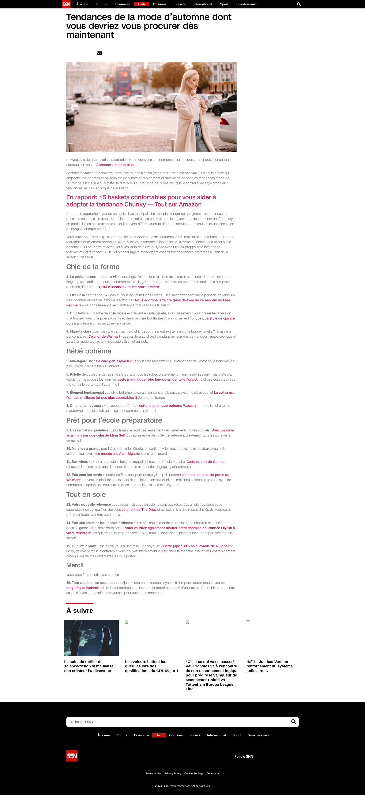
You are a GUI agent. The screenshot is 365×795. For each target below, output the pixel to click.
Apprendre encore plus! (115, 164)
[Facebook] (284, 756)
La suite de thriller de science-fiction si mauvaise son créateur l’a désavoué (88, 666)
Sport (224, 4)
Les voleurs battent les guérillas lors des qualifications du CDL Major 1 (151, 666)
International (202, 4)
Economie (122, 4)
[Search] (294, 722)
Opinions (159, 4)
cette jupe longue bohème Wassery (168, 405)
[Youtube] (264, 756)
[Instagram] (294, 756)
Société (179, 4)
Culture (101, 4)
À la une (82, 4)
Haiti (141, 4)
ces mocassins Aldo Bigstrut (117, 453)
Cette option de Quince (205, 461)
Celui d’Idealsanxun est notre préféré (129, 286)
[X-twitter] (274, 756)
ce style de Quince (220, 318)
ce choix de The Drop (139, 509)
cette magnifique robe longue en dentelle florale (157, 379)
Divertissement (247, 4)
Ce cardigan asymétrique (116, 361)
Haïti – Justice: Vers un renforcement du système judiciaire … (270, 666)
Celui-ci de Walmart (104, 336)
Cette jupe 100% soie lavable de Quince (195, 546)
